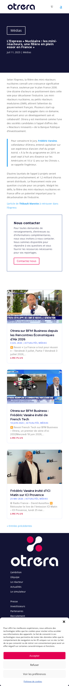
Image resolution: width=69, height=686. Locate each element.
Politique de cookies (33, 681)
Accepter (34, 655)
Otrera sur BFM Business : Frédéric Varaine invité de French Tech (29, 415)
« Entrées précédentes (19, 526)
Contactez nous (26, 261)
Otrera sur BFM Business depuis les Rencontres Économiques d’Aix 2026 (34, 335)
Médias (16, 30)
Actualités (30, 343)
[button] (64, 621)
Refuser (34, 664)
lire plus (16, 357)
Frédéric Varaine (47, 140)
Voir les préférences (34, 674)
